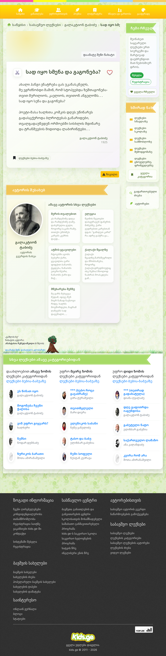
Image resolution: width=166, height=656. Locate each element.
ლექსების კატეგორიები (125, 538)
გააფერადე (143, 14)
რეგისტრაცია (140, 82)
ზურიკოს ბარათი (30, 454)
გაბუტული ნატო (136, 425)
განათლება (37, 14)
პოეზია (77, 14)
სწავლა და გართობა (119, 14)
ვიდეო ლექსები (120, 552)
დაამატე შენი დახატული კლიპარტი (25, 349)
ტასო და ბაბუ (80, 438)
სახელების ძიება (24, 577)
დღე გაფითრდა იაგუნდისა (135, 408)
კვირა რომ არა (135, 455)
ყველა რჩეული (144, 91)
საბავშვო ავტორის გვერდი (128, 509)
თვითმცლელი (81, 408)
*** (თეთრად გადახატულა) (134, 392)
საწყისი (20, 14)
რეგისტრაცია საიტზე (26, 523)
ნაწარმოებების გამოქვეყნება (129, 514)
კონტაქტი (19, 533)
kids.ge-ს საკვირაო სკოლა (79, 533)
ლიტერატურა (94, 14)
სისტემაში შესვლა (25, 541)
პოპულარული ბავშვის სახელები (34, 581)
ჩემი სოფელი (81, 454)
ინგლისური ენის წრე (75, 553)
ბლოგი (17, 613)
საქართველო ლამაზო (140, 440)
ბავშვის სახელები (25, 572)
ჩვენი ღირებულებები (27, 509)
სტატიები (19, 618)
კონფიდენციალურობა (27, 514)
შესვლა (137, 75)
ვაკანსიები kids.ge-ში (27, 528)
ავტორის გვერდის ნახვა (26, 254)
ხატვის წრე (69, 548)
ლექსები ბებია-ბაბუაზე (34, 158)
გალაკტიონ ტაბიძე (80, 25)
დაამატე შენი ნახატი (98, 55)
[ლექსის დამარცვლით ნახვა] (17, 72)
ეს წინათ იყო (27, 391)
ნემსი (21, 438)
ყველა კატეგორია (144, 174)
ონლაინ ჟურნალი (24, 609)
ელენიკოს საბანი (84, 423)
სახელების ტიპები (25, 586)
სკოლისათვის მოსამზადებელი (82, 519)
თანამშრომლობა (24, 519)
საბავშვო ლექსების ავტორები (130, 542)
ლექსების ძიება (120, 547)
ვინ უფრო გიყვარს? (32, 423)
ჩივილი (111, 174)
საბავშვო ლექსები (45, 25)
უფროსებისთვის (58, 14)
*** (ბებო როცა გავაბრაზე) (82, 392)
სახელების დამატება (27, 591)
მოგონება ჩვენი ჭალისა (30, 407)
